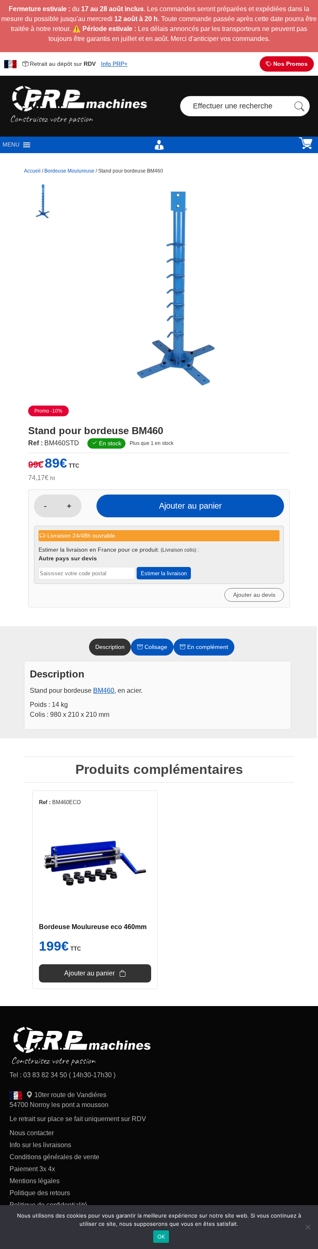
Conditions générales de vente (54, 1156)
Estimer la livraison (164, 573)
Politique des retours (41, 1192)
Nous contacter (32, 1132)
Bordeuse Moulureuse (69, 171)
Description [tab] (110, 647)
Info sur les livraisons (40, 1144)
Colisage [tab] (155, 647)
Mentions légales (35, 1180)
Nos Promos (290, 63)
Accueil (32, 171)
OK (161, 1236)
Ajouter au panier (190, 505)
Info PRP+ (114, 63)
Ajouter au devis (254, 594)
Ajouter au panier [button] (89, 973)
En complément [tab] (207, 647)
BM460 (103, 690)
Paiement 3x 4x (32, 1168)
